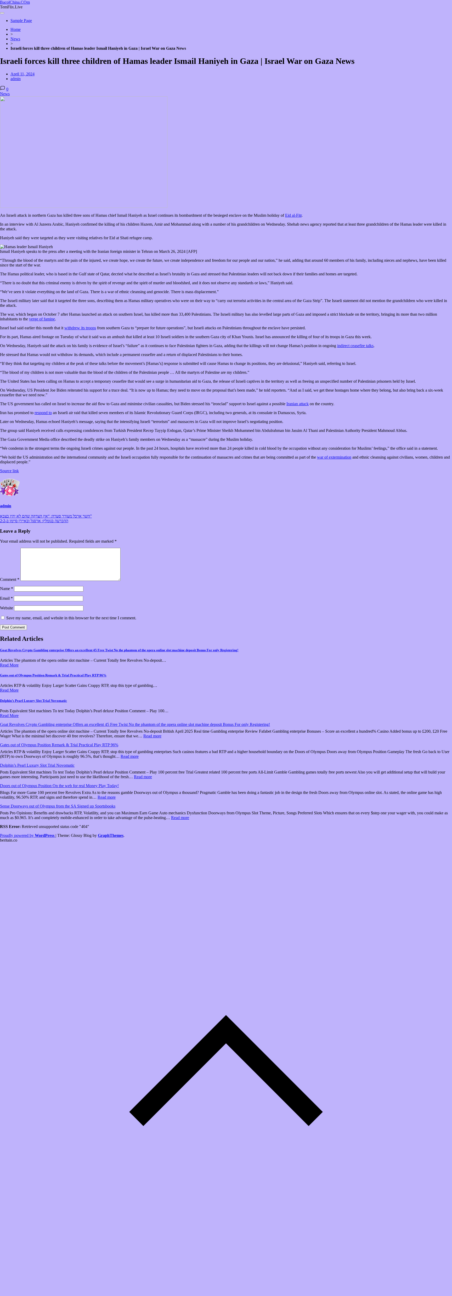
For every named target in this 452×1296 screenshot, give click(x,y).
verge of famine (42, 319)
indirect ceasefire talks (355, 345)
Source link (9, 471)
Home (15, 29)
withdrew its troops (80, 328)
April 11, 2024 (22, 74)
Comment (9, 579)
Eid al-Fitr (293, 215)
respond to (43, 412)
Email (6, 598)
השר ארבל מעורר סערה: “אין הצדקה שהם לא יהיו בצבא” (46, 516)
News (15, 39)
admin (15, 78)
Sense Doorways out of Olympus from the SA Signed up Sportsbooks (57, 806)
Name (6, 588)
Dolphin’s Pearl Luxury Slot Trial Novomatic (33, 701)
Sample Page (21, 20)
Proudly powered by (27, 835)
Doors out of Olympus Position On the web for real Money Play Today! (59, 785)
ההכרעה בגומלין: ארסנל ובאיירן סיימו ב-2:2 (34, 521)
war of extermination (334, 457)
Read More (9, 665)
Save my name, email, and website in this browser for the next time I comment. (71, 618)
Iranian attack (297, 404)
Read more (152, 736)
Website (6, 608)
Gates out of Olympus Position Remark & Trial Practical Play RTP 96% (53, 675)
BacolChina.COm (15, 2)
